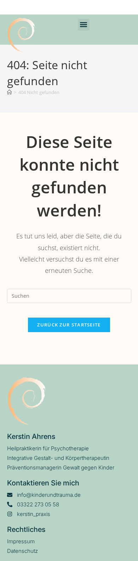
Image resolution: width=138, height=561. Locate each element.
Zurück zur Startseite (68, 324)
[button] (84, 25)
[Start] (9, 92)
